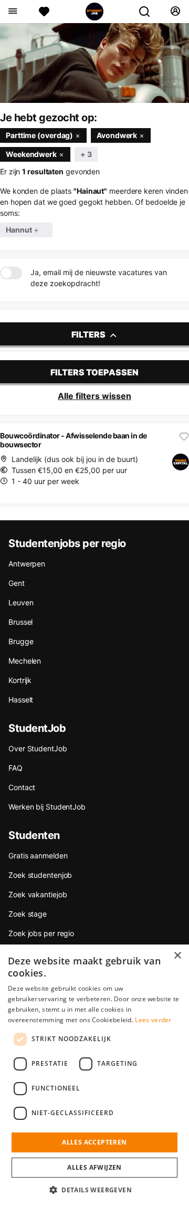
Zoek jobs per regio (41, 933)
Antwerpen (26, 563)
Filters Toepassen (94, 372)
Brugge (20, 641)
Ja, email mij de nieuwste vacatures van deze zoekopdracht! (98, 278)
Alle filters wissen (94, 396)
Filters (89, 334)
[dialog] (94, 1075)
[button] (94, 1189)
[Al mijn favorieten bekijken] (44, 11)
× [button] (177, 956)
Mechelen (24, 660)
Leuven (20, 602)
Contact (21, 787)
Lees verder (153, 1019)
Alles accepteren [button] (94, 1142)
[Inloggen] (175, 11)
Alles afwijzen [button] (94, 1167)
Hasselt (20, 699)
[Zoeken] (149, 11)
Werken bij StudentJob (47, 806)
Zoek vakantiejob (37, 894)
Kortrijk (20, 680)
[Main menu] (12, 11)
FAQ (15, 767)
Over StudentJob (37, 748)
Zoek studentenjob (40, 874)
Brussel (20, 621)
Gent (16, 583)
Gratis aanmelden (37, 855)
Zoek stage (27, 913)
